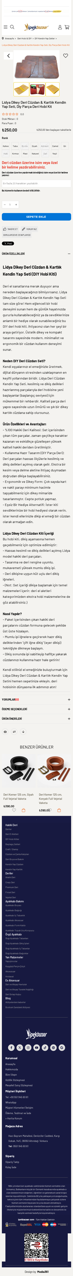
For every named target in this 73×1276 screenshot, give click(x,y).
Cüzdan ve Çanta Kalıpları (17, 854)
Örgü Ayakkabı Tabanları (16, 938)
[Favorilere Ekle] (65, 56)
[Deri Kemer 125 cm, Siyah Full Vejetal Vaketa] (19, 771)
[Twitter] (19, 1047)
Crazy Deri (10, 882)
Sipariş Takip (12, 1161)
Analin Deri (10, 877)
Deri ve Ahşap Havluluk (16, 984)
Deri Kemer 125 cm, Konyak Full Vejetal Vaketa (50, 798)
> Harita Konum (13, 1118)
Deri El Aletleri (12, 834)
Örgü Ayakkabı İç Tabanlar (17, 948)
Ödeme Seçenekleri (14, 709)
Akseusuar (10, 971)
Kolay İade (10, 1167)
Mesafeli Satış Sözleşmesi (19, 1085)
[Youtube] (36, 1047)
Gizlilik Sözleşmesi (15, 1080)
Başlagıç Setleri (12, 844)
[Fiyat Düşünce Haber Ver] (23, 731)
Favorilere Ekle (14, 810)
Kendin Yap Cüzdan (14, 864)
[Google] (62, 1047)
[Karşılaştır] (14, 731)
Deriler (8, 829)
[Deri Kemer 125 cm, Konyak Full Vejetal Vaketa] (54, 771)
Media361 (42, 1271)
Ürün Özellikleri (13, 253)
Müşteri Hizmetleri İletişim (19, 1107)
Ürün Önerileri (12, 718)
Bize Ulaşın (11, 1074)
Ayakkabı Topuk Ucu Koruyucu (19, 930)
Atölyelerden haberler (15, 1002)
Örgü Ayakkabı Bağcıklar (16, 953)
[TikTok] (45, 1047)
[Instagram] (28, 1047)
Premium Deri (11, 887)
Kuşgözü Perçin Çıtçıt (15, 966)
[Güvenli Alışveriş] (36, 1224)
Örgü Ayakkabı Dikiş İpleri (17, 943)
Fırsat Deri (10, 892)
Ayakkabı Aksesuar (14, 920)
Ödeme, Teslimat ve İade (18, 1113)
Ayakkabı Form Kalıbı (15, 925)
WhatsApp (10, 1102)
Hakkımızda (11, 1069)
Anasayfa (10, 1064)
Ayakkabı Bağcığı (13, 910)
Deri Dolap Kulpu (13, 994)
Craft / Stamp (11, 849)
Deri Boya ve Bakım (14, 859)
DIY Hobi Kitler (12, 839)
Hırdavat (9, 976)
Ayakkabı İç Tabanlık (15, 915)
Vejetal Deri (10, 897)
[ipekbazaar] (36, 27)
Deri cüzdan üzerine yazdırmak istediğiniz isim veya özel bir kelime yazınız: (35, 173)
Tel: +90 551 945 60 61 (16, 1097)
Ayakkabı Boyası (13, 905)
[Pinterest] (53, 1047)
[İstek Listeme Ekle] (5, 731)
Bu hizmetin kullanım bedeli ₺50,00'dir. (21, 190)
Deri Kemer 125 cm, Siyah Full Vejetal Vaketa (18, 796)
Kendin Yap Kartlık (13, 869)
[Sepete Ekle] (23, 810)
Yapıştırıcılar (11, 961)
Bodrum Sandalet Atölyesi (17, 1007)
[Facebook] (11, 1047)
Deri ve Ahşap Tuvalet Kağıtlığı (19, 989)
